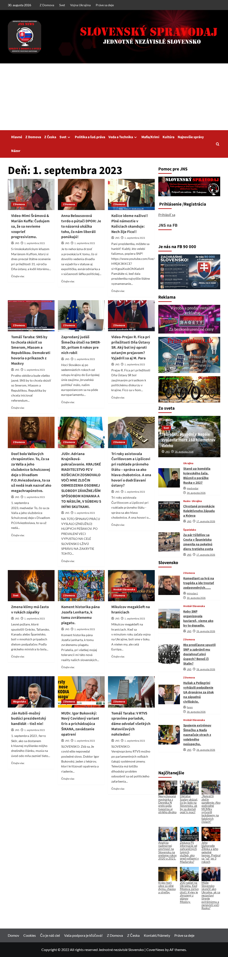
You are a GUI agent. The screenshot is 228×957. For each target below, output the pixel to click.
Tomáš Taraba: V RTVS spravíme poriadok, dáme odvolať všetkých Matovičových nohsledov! (131, 724)
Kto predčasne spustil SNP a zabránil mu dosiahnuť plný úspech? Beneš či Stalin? (199, 654)
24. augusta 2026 (196, 493)
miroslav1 (192, 593)
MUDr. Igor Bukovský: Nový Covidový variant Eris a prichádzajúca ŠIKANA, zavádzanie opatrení (80, 724)
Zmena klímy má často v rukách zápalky (30, 609)
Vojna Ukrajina (80, 5)
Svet (62, 5)
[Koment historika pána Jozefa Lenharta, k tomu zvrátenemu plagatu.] (81, 585)
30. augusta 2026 (196, 598)
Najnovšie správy (191, 137)
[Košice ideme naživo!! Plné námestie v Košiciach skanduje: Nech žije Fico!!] (131, 194)
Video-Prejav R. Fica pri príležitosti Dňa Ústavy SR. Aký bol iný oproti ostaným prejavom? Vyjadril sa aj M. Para (130, 347)
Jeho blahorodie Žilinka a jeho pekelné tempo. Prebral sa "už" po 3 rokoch (211, 852)
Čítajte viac (17, 276)
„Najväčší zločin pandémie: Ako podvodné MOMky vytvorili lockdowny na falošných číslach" (211, 808)
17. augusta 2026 (205, 521)
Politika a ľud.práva (90, 137)
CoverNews (155, 949)
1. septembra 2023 (34, 243)
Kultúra (168, 137)
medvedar (192, 488)
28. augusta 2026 (184, 452)
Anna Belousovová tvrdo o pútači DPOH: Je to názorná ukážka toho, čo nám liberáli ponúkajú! (81, 226)
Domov (13, 935)
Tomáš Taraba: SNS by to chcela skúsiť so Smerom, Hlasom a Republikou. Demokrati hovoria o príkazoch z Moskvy (30, 350)
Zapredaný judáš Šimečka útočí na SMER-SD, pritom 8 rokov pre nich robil (81, 345)
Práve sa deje (105, 5)
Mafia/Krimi (150, 137)
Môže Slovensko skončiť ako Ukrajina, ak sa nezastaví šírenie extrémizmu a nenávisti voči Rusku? (211, 895)
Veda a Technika (120, 137)
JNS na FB (167, 225)
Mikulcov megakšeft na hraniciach (130, 609)
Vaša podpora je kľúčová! (83, 935)
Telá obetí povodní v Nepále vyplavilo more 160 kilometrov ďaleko (188, 439)
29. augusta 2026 (205, 631)
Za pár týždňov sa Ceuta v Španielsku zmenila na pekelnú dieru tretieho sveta (198, 542)
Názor (15, 150)
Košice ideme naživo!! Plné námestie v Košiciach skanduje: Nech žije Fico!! (129, 223)
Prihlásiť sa (166, 214)
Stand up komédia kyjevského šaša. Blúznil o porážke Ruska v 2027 (196, 475)
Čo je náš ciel (50, 935)
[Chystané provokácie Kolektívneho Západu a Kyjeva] (169, 511)
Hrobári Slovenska (124, 589)
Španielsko (189, 530)
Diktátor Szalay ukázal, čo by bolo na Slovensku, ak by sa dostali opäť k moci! (189, 804)
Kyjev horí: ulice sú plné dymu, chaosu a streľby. (167, 887)
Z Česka (50, 137)
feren (190, 707)
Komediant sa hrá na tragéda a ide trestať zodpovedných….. (198, 583)
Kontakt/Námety (157, 935)
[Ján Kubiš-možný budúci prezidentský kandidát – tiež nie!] (31, 691)
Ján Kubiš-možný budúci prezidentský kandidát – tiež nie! (28, 719)
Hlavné (16, 137)
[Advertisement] (114, 97)
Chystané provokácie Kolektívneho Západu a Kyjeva (199, 511)
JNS (17, 243)
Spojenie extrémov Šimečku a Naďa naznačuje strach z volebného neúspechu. (197, 735)
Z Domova (47, 5)
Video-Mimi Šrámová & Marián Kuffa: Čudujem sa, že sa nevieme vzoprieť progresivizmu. (30, 226)
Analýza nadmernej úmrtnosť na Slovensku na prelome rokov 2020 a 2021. (167, 850)
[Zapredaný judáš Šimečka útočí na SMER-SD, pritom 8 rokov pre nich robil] (81, 315)
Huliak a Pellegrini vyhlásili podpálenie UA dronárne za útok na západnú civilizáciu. (198, 692)
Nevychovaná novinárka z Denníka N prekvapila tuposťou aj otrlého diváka (167, 804)
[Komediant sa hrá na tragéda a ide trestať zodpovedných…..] (169, 585)
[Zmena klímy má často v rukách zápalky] (31, 585)
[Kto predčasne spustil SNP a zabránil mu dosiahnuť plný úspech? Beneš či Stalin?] (169, 654)
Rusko (187, 501)
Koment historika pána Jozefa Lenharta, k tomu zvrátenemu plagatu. (80, 614)
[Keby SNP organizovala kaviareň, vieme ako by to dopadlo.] (169, 618)
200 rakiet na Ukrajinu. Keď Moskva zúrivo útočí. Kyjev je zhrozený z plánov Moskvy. (189, 892)
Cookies (29, 935)
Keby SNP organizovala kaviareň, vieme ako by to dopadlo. (198, 618)
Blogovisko (19, 702)
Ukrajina (188, 463)
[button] (217, 144)
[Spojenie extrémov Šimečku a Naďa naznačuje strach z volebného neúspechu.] (169, 735)
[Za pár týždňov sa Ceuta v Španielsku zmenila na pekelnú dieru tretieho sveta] (169, 542)
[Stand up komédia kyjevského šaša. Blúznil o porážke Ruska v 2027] (169, 478)
